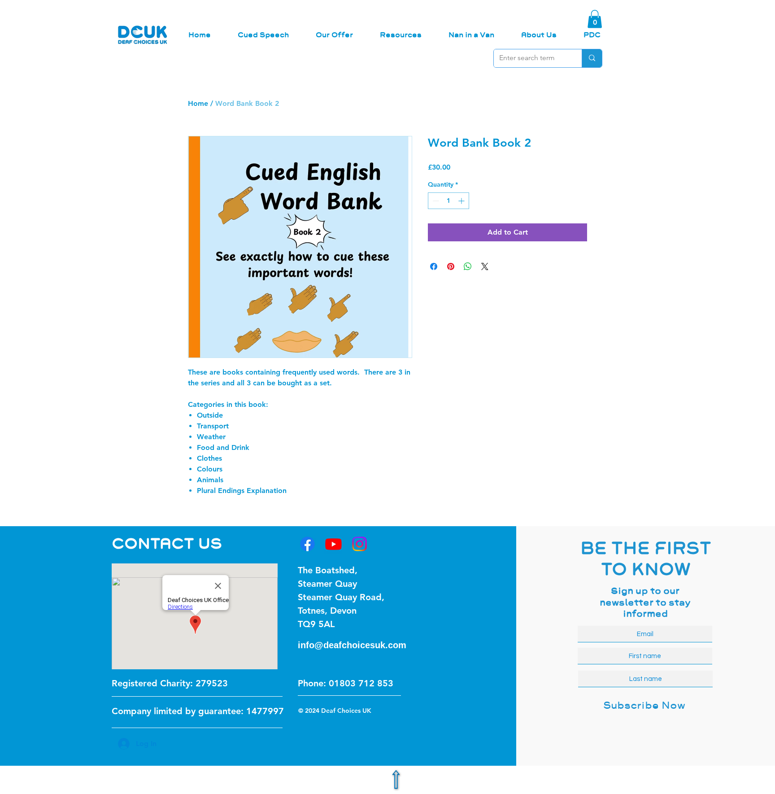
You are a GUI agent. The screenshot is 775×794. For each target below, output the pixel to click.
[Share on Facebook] (433, 266)
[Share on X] (484, 266)
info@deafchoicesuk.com (352, 645)
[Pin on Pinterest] (450, 266)
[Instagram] (359, 544)
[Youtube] (333, 544)
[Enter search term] (592, 58)
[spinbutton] (448, 201)
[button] (594, 19)
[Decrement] (434, 201)
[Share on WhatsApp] (467, 266)
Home (198, 103)
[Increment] (462, 201)
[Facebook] (307, 544)
